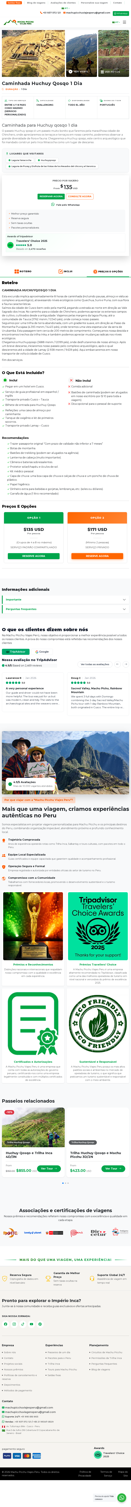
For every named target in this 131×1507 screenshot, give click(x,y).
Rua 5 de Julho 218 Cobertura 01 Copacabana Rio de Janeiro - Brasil (33, 1431)
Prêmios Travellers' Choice (98, 964)
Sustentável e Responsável (98, 1061)
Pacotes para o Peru (59, 1358)
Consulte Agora (79, 196)
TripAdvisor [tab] (17, 651)
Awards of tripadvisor (20, 236)
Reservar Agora (51, 196)
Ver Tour (47, 1168)
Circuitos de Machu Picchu (106, 1352)
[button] (124, 22)
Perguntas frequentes (21, 609)
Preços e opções (110, 271)
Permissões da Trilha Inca (106, 1358)
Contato (117, 3)
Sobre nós (9, 1352)
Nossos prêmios (13, 1369)
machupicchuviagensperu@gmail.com (30, 1412)
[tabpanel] (65, 687)
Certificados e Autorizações (33, 1061)
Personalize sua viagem (94, 3)
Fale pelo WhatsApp (68, 205)
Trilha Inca (53, 1363)
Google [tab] (44, 651)
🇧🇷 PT (65, 8)
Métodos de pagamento (17, 1390)
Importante (13, 599)
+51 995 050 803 (29, 1416)
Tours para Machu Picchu (62, 1369)
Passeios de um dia (58, 1352)
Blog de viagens (36, 3)
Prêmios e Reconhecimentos (33, 964)
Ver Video (81, 71)
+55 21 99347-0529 (43, 1422)
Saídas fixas (14, 3)
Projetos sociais (12, 1363)
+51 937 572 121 (23, 1422)
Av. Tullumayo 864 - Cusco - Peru (23, 1426)
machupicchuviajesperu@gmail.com (88, 12)
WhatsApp (122, 13)
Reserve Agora (33, 556)
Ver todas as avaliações (95, 664)
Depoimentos (11, 1384)
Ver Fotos (112, 71)
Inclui (68, 271)
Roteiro (26, 271)
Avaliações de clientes (63, 3)
